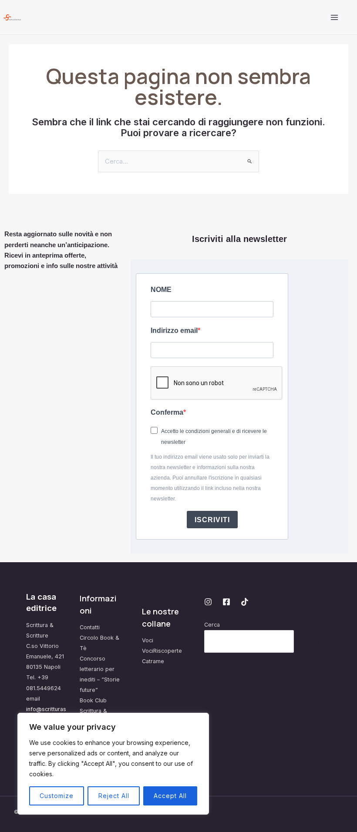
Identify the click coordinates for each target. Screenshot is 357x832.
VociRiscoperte (162, 650)
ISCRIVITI (212, 519)
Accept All (170, 795)
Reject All (113, 795)
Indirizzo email (174, 330)
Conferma (167, 412)
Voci (147, 640)
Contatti (90, 627)
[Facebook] (226, 602)
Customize (57, 795)
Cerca (212, 624)
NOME (161, 289)
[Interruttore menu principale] (334, 17)
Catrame (153, 661)
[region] (113, 764)
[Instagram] (208, 602)
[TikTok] (245, 602)
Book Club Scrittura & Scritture (93, 711)
